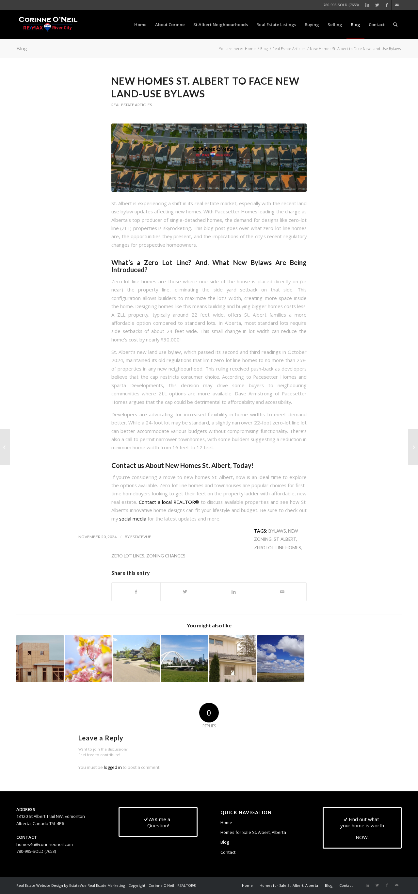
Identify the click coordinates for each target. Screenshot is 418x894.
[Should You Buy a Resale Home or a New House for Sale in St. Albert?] (40, 658)
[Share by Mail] (282, 592)
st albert (285, 539)
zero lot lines (127, 555)
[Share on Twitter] (185, 592)
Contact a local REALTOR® (169, 502)
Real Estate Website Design (39, 885)
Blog (21, 48)
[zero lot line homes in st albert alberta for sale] (209, 158)
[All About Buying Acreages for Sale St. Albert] (5, 447)
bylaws (277, 531)
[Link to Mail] (397, 5)
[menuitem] (140, 24)
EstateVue (140, 536)
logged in (113, 767)
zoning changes (165, 555)
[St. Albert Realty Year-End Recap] (413, 447)
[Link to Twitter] (377, 5)
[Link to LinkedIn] (367, 5)
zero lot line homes (277, 547)
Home (226, 822)
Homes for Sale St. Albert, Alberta (253, 832)
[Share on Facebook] (136, 592)
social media (132, 518)
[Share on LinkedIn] (233, 592)
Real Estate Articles (131, 104)
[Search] (395, 24)
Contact (227, 852)
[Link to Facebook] (387, 5)
